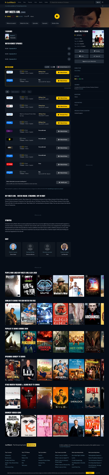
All (7, 91)
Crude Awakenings (77, 460)
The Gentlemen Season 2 (95, 460)
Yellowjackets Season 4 (94, 455)
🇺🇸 (63, 67)
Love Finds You (76, 467)
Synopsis (44, 23)
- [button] (11, 48)
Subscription (15, 91)
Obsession (8, 455)
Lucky (23, 460)
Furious (24, 455)
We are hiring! (31, 445)
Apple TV (41, 458)
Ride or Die (25, 458)
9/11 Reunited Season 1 (94, 462)
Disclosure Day (9, 467)
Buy (29, 91)
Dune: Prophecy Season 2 (95, 458)
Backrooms (8, 458)
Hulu (39, 465)
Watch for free (24, 23)
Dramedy (81, 88)
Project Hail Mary (10, 460)
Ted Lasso (24, 465)
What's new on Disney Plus (62, 464)
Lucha (73, 458)
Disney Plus (41, 462)
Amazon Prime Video (44, 460)
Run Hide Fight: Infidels (78, 455)
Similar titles (55, 23)
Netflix (40, 455)
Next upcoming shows (94, 452)
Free (23, 91)
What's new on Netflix (61, 455)
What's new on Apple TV (62, 458)
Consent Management (64, 446)
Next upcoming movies (77, 452)
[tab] (38, 48)
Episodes (35, 23)
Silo (23, 462)
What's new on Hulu (60, 467)
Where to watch (11, 23)
